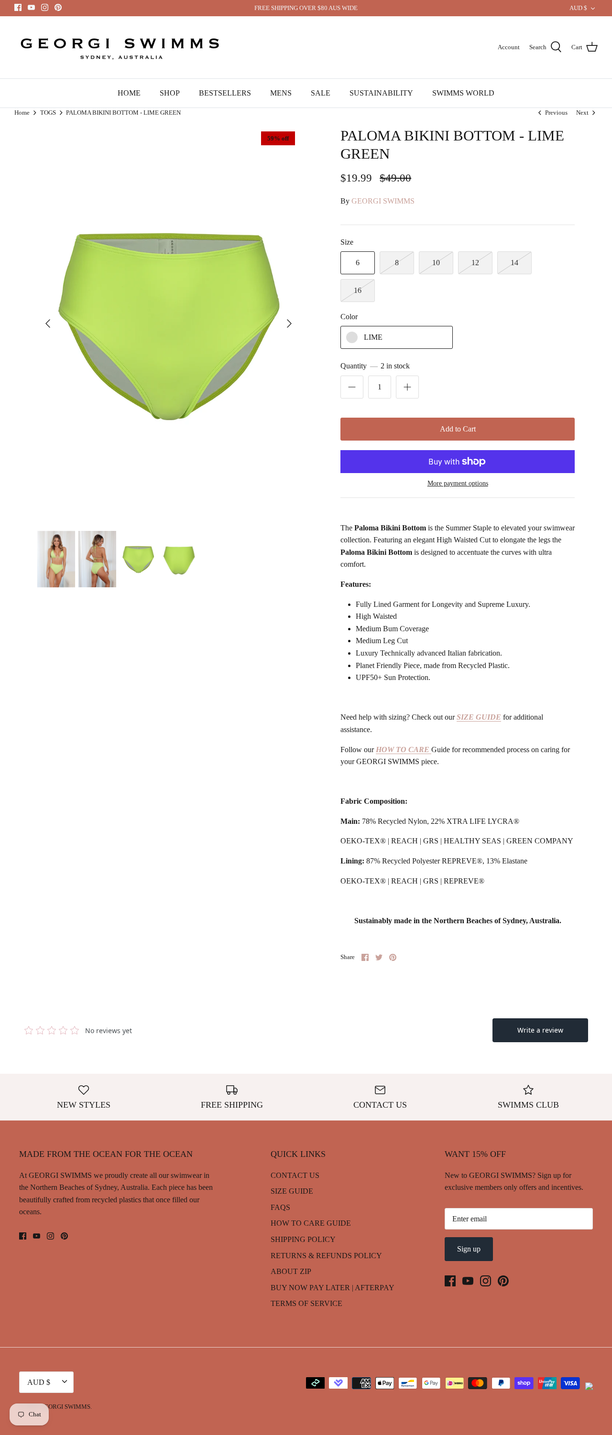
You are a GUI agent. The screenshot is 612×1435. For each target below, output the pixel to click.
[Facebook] (18, 7)
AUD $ (578, 7)
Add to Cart (458, 429)
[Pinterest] (58, 7)
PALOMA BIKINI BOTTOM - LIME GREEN (123, 112)
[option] (168, 323)
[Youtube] (31, 7)
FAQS (280, 1207)
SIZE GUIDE (292, 1191)
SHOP (170, 93)
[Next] (289, 323)
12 (475, 263)
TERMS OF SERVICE (306, 1303)
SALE (320, 93)
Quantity (375, 366)
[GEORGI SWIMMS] (122, 47)
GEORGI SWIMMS (383, 201)
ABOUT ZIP (291, 1271)
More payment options (457, 483)
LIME (373, 337)
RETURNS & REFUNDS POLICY (326, 1256)
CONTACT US (295, 1175)
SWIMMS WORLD (463, 93)
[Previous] (47, 323)
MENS (281, 93)
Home (22, 112)
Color (349, 317)
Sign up (469, 1249)
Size (346, 242)
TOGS (48, 112)
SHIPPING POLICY (303, 1239)
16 (357, 290)
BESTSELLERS (225, 93)
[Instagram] (44, 7)
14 (514, 263)
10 (436, 263)
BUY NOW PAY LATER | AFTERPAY (332, 1288)
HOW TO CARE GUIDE (311, 1223)
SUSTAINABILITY (381, 93)
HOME (129, 93)
